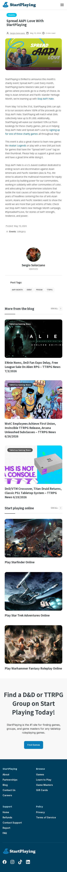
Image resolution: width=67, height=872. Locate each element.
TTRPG (50, 290)
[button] (62, 5)
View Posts (33, 269)
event (29, 290)
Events (11, 15)
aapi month (17, 290)
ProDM (39, 290)
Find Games (33, 745)
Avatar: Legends (17, 145)
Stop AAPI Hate (45, 98)
